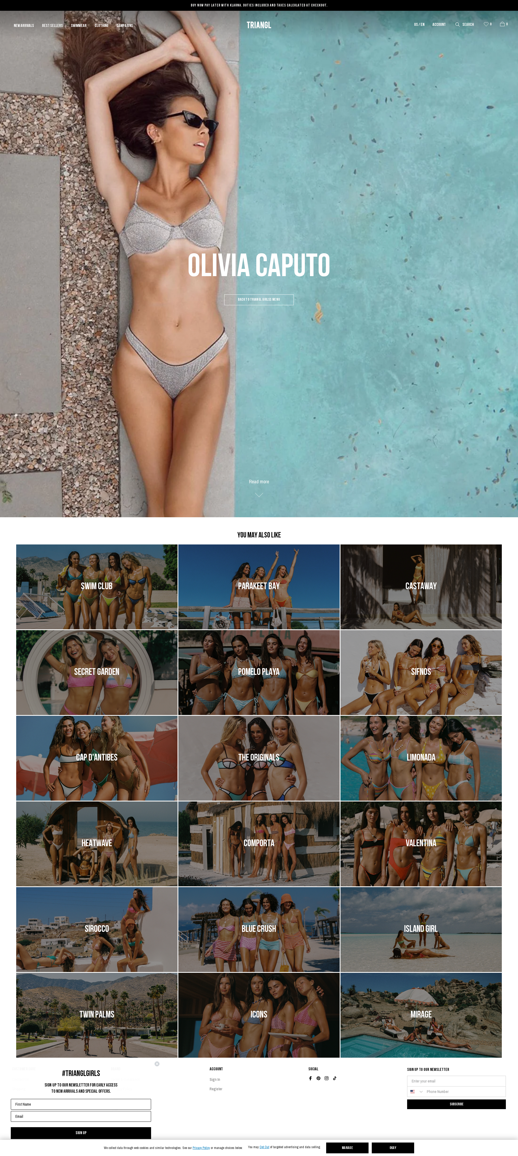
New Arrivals (24, 26)
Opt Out (264, 1147)
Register (216, 1088)
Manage (347, 1148)
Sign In (215, 1079)
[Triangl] (259, 25)
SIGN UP (81, 1133)
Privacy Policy (201, 1148)
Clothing (101, 26)
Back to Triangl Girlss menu (259, 300)
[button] (502, 24)
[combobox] (415, 1091)
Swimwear (79, 26)
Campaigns (125, 26)
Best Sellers (52, 26)
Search (468, 25)
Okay (393, 1148)
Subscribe (457, 1104)
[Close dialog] (157, 1064)
